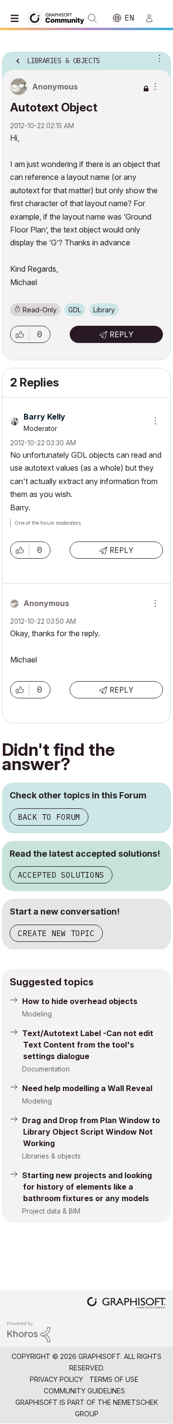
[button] (20, 334)
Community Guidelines (84, 1391)
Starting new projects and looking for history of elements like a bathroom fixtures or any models (87, 1186)
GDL (74, 310)
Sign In (153, 18)
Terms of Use (113, 1379)
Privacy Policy (56, 1379)
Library (104, 310)
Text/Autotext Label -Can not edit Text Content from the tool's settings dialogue (87, 1044)
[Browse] (16, 18)
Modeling (37, 1014)
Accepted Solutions (61, 875)
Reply (122, 334)
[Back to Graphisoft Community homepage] (58, 17)
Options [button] (157, 58)
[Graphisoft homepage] (126, 1304)
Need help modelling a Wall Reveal (87, 1088)
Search (92, 18)
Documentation (46, 1069)
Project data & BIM (51, 1211)
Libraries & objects (51, 1156)
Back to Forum (49, 817)
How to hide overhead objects (79, 1001)
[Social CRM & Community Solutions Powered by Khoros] (28, 1331)
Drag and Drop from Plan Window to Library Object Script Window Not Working (91, 1131)
